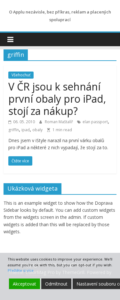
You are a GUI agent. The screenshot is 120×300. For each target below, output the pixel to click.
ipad (25, 130)
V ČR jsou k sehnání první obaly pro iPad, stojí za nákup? (57, 99)
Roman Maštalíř (59, 121)
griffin (13, 130)
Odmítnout (56, 284)
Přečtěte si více (21, 270)
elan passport (95, 121)
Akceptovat (24, 284)
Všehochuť (21, 75)
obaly (37, 130)
